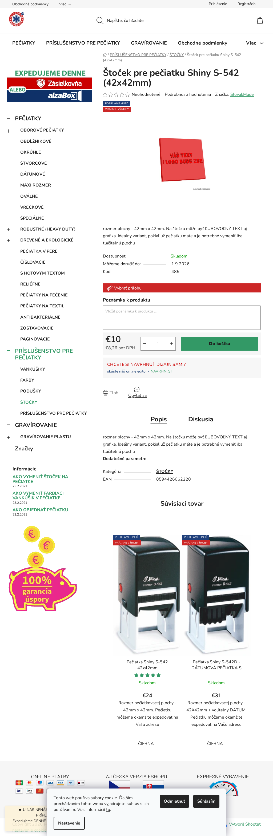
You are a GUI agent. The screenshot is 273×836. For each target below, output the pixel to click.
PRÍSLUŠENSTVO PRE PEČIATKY (44, 354)
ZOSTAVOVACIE (37, 328)
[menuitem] (24, 43)
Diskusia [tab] (200, 419)
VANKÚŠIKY (32, 369)
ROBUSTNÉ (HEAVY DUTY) (48, 229)
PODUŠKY (30, 391)
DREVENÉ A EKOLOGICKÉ (47, 240)
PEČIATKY (28, 118)
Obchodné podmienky (30, 4)
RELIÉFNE (30, 284)
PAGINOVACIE (35, 339)
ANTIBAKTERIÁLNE (40, 317)
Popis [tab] (159, 419)
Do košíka (219, 344)
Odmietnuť (174, 801)
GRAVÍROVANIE (36, 425)
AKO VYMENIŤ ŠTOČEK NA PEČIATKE (40, 479)
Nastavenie (69, 823)
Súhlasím (206, 801)
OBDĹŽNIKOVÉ (35, 141)
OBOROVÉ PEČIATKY (42, 130)
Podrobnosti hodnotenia (188, 94)
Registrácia (246, 3)
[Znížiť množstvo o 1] (145, 343)
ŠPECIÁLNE (32, 218)
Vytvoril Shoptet (245, 824)
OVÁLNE (29, 196)
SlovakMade (242, 94)
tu (108, 810)
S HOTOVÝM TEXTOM (42, 273)
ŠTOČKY (28, 402)
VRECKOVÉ (32, 207)
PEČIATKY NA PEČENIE (44, 295)
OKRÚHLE (30, 152)
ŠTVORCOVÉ (33, 163)
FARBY (27, 380)
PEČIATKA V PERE (39, 251)
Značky (24, 448)
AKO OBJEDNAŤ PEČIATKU (40, 510)
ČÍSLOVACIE (33, 262)
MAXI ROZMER (35, 185)
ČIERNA (146, 744)
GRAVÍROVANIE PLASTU (45, 437)
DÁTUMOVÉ (32, 174)
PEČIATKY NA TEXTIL (42, 306)
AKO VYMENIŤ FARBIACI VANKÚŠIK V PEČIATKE (38, 496)
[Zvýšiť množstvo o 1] (171, 343)
